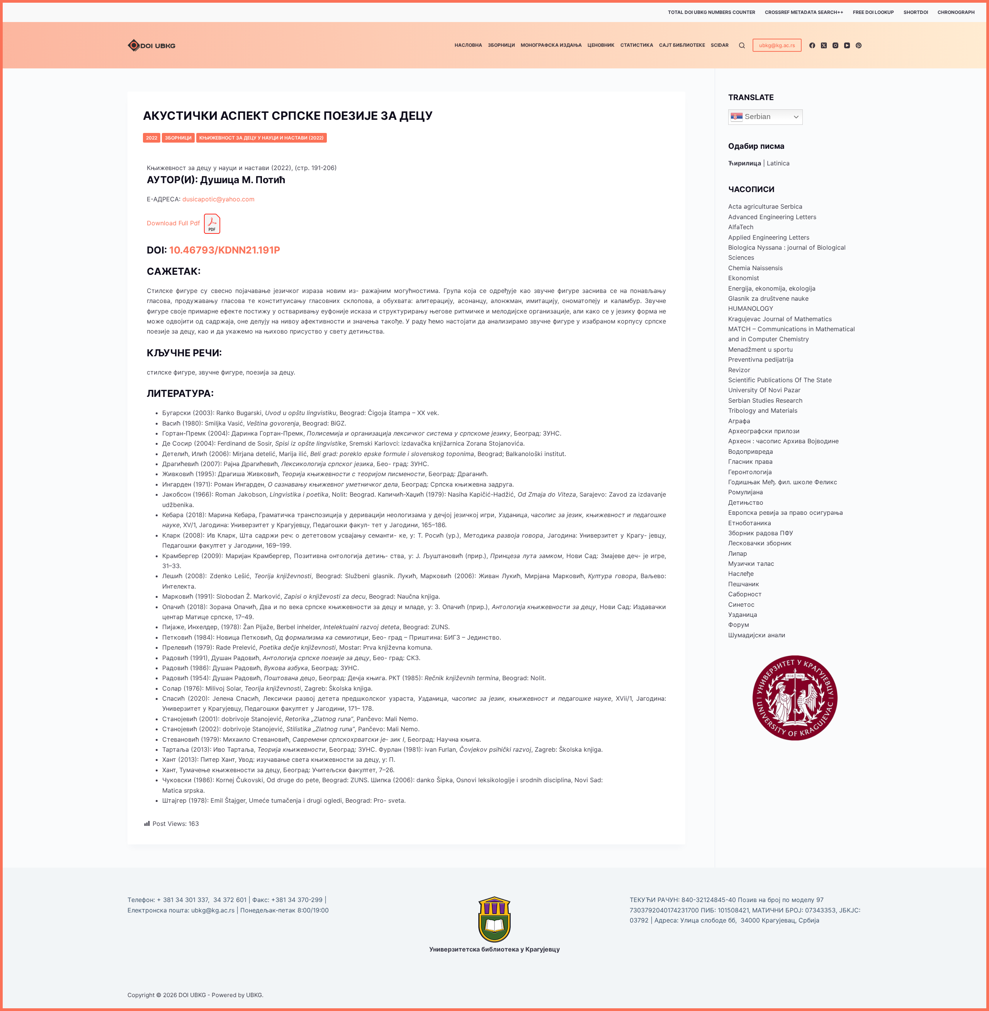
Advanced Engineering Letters (772, 217)
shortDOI (916, 12)
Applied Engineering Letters (768, 237)
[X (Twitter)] (824, 45)
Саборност (745, 594)
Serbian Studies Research (765, 400)
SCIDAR (720, 45)
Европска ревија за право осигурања (785, 512)
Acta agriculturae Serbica (765, 206)
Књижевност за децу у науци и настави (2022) (261, 138)
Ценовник (601, 45)
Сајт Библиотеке (682, 45)
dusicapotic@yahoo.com (218, 199)
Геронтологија (750, 472)
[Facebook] (812, 45)
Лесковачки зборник (760, 543)
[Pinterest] (859, 45)
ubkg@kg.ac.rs (777, 45)
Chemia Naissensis (755, 268)
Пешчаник (743, 584)
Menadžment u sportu (760, 349)
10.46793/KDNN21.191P (224, 250)
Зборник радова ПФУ (760, 533)
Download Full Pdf (173, 223)
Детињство (745, 502)
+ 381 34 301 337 (182, 900)
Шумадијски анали (756, 635)
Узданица (742, 614)
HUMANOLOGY (750, 308)
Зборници (501, 45)
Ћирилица (744, 163)
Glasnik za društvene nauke (768, 298)
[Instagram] (835, 45)
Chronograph (956, 12)
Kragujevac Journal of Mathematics (780, 319)
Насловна (468, 45)
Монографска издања (551, 45)
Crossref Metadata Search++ (804, 12)
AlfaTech (740, 227)
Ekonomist (743, 278)
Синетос (741, 604)
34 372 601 (230, 900)
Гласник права (750, 461)
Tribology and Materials (762, 410)
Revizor (739, 370)
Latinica (778, 163)
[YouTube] (847, 45)
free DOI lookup (873, 12)
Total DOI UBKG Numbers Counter (711, 12)
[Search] (742, 45)
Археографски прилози (764, 431)
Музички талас (751, 563)
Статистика (636, 45)
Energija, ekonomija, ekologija (772, 288)
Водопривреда (750, 451)
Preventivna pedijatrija (761, 359)
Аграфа (739, 421)
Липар (737, 553)
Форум (738, 624)
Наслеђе (741, 573)
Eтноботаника (749, 523)
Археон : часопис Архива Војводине (783, 441)
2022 (151, 138)
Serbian (757, 116)
